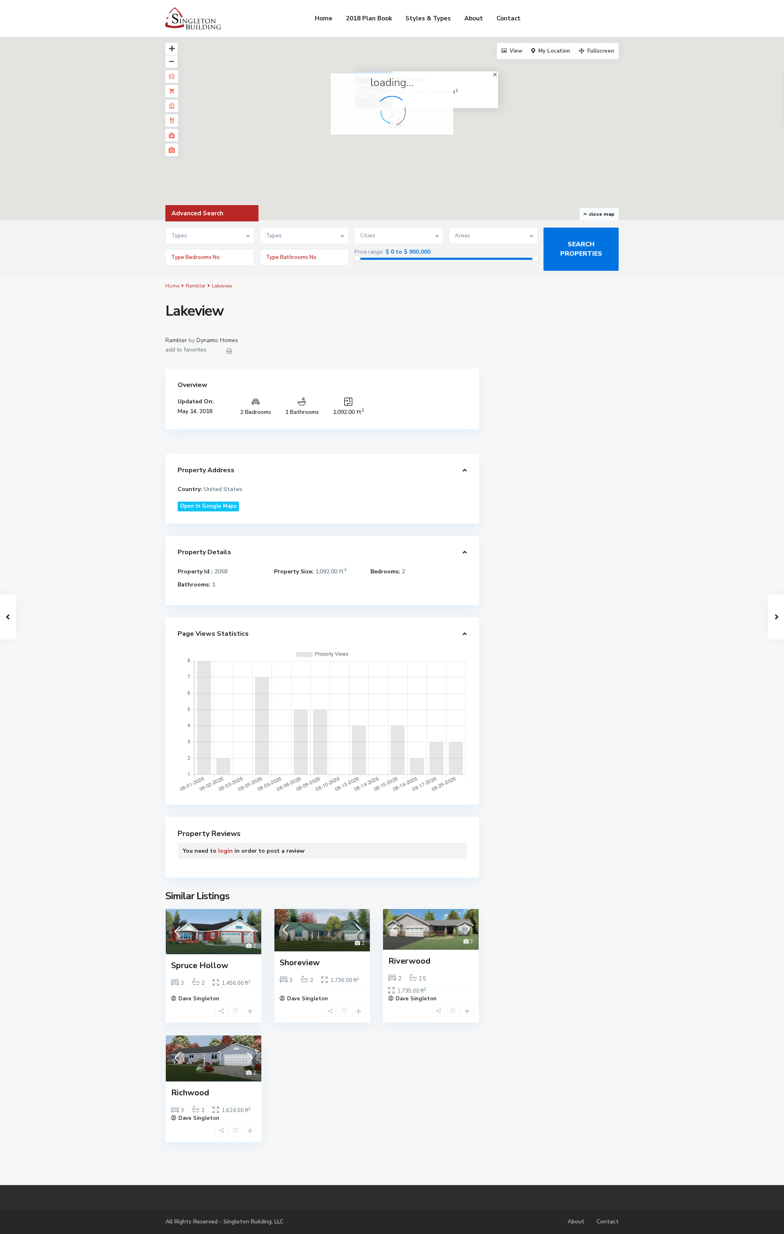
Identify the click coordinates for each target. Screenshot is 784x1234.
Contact (509, 18)
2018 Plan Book (369, 18)
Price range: (369, 252)
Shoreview (300, 962)
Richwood (190, 1092)
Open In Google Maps (208, 506)
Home (323, 18)
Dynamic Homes (217, 340)
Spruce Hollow (199, 965)
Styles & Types (428, 18)
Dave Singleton (198, 998)
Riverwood (409, 960)
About (473, 18)
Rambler (195, 286)
